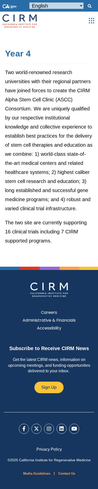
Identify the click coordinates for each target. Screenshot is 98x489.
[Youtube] (74, 429)
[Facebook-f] (24, 429)
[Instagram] (49, 429)
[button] (89, 6)
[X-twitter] (36, 429)
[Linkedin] (62, 429)
